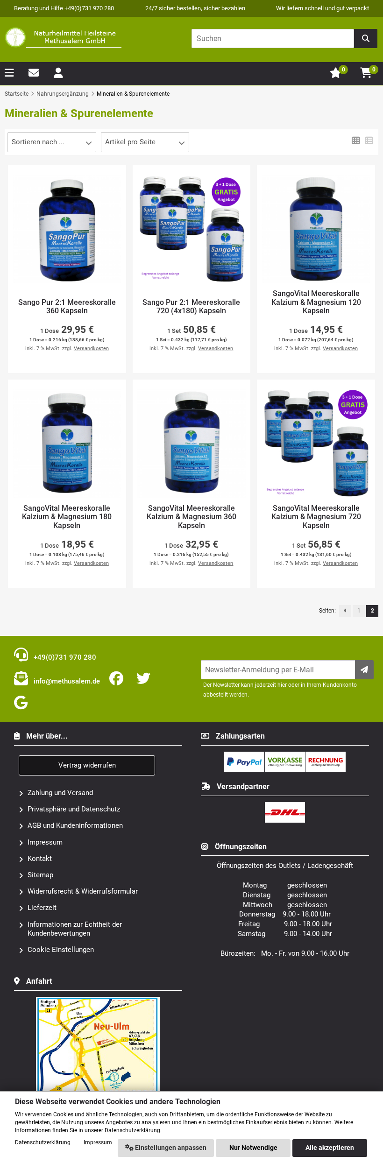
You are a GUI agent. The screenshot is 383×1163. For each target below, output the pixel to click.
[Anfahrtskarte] (98, 1000)
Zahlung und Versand (60, 793)
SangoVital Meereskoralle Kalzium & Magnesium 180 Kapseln (67, 517)
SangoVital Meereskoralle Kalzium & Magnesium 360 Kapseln (191, 517)
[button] (51, 142)
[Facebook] (118, 678)
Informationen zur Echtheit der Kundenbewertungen (75, 928)
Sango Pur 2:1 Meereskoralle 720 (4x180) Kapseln (191, 307)
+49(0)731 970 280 (64, 657)
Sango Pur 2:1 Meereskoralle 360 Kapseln (67, 307)
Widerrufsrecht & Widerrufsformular (83, 891)
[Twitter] (145, 678)
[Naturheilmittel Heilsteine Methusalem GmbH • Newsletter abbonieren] (364, 669)
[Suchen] (366, 38)
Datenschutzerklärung (43, 1142)
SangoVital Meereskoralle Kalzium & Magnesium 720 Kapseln (316, 517)
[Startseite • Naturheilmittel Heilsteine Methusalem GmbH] (63, 37)
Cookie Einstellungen (61, 949)
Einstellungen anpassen (170, 1148)
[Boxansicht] (355, 139)
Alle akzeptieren (329, 1148)
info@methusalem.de (66, 681)
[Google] (22, 703)
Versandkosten (91, 348)
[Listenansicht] (369, 139)
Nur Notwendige (253, 1148)
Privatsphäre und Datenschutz (74, 809)
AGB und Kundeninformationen (75, 825)
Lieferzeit (42, 907)
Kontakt (40, 858)
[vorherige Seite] (345, 611)
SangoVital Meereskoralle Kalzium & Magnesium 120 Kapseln (316, 302)
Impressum (45, 842)
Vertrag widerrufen (87, 765)
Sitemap (40, 875)
